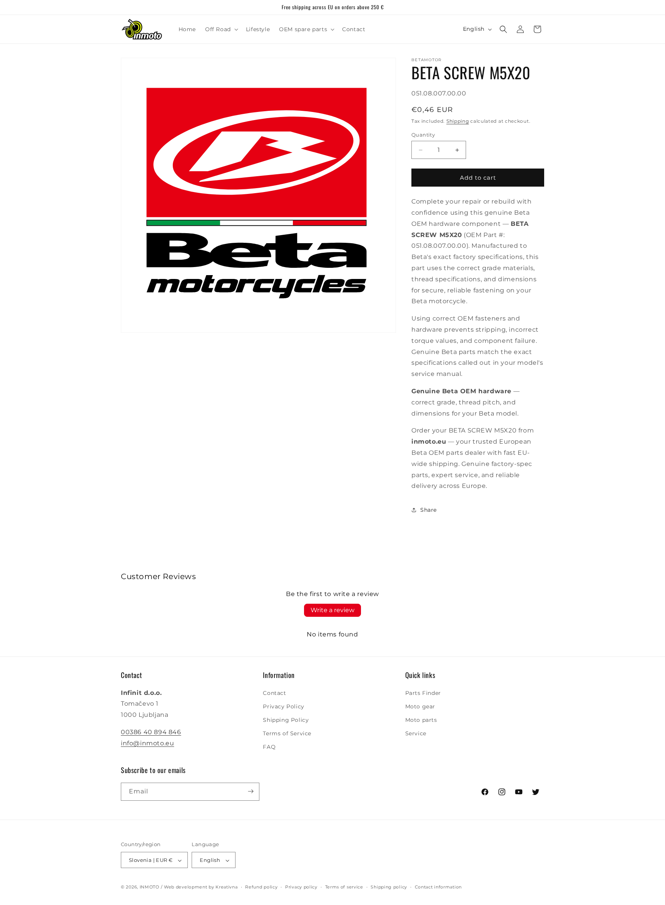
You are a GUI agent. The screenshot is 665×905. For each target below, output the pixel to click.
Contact (274, 693)
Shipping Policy (286, 719)
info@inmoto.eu (147, 743)
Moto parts (421, 719)
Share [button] (428, 509)
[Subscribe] (250, 791)
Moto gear (420, 706)
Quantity (423, 135)
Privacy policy (301, 887)
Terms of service (344, 887)
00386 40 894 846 (151, 732)
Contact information (438, 887)
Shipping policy (389, 887)
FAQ (269, 747)
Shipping (457, 121)
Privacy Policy (283, 706)
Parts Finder (423, 693)
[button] (221, 29)
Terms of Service (287, 733)
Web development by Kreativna (201, 887)
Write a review (332, 610)
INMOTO (149, 887)
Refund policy (261, 887)
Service (415, 733)
